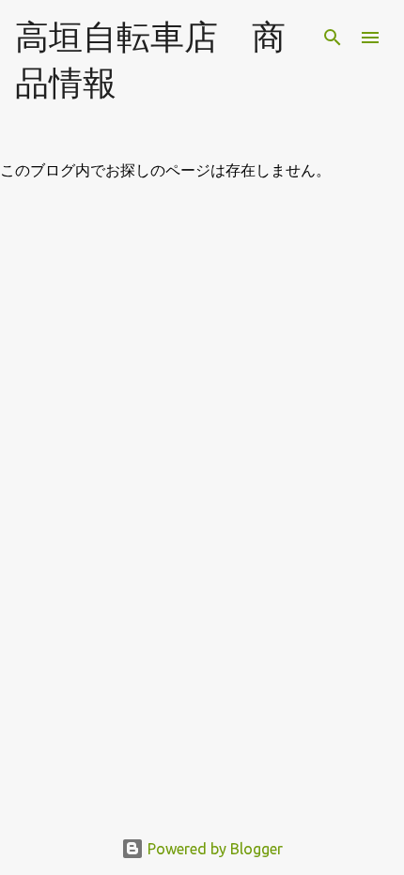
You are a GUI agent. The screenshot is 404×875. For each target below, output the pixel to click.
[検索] (332, 37)
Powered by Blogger (213, 848)
